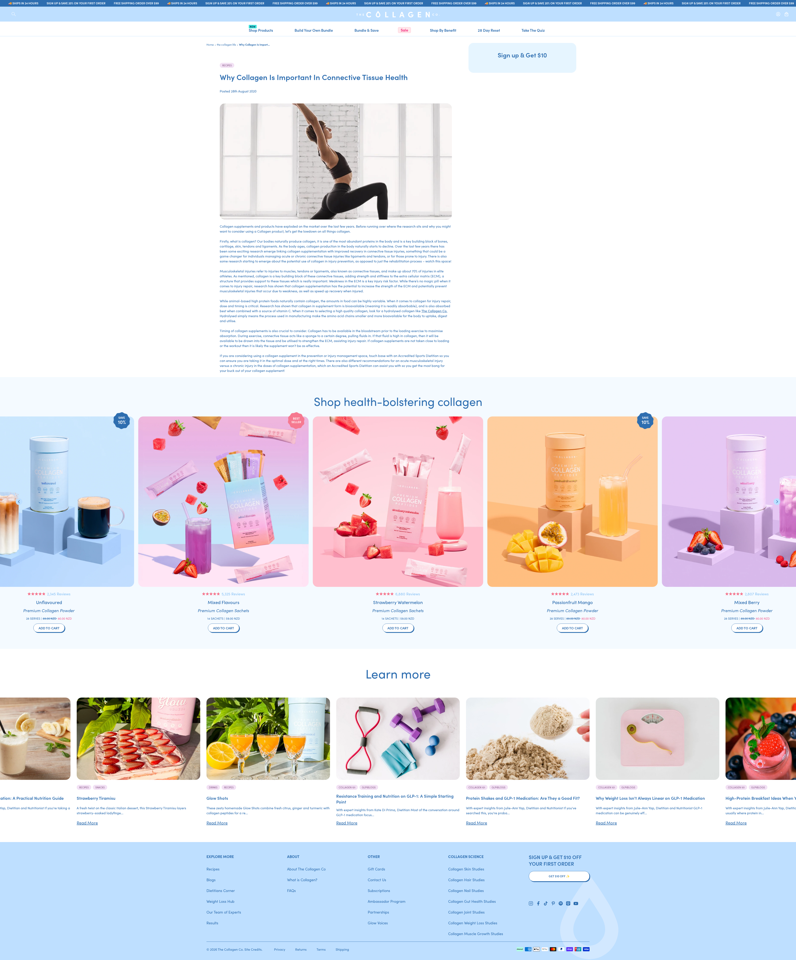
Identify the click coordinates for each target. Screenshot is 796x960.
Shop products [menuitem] (261, 30)
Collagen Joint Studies (466, 912)
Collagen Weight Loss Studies (472, 922)
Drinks (213, 787)
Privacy (279, 949)
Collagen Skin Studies (466, 868)
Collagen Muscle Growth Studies (475, 933)
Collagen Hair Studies (466, 879)
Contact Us (377, 879)
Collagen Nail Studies (466, 890)
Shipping (342, 949)
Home (210, 44)
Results (212, 922)
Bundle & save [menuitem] (366, 30)
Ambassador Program (386, 901)
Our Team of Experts (223, 912)
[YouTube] (576, 903)
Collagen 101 (347, 787)
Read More (87, 822)
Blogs (211, 879)
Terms (321, 949)
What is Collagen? (302, 879)
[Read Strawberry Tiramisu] (138, 739)
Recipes (227, 65)
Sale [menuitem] (404, 30)
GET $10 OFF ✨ (559, 876)
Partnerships (378, 912)
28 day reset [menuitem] (489, 30)
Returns (301, 949)
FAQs (291, 890)
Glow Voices (378, 922)
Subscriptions (379, 890)
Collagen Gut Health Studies (472, 901)
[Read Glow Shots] (268, 739)
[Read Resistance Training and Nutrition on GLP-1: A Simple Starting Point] (398, 739)
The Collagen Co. (434, 310)
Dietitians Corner (220, 890)
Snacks (100, 787)
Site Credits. (253, 949)
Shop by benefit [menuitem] (443, 30)
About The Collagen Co (306, 868)
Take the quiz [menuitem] (533, 30)
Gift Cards (376, 868)
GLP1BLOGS (369, 787)
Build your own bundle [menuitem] (314, 30)
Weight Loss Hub (220, 901)
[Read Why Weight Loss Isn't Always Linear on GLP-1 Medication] (657, 739)
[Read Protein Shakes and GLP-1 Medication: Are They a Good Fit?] (528, 739)
